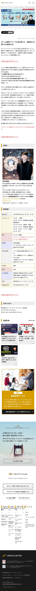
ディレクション (11, 534)
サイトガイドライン (24, 498)
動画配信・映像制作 (11, 522)
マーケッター (18, 527)
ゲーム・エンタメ (29, 517)
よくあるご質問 (11, 498)
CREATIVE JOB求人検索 (4, 516)
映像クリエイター (18, 523)
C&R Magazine (18, 542)
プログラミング (11, 518)
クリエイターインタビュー (18, 534)
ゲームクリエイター (18, 520)
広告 (26, 520)
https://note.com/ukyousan (11, 199)
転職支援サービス (4, 524)
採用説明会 (4, 521)
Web (26, 512)
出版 (26, 522)
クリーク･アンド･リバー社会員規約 (21, 575)
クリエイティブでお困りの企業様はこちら (18, 492)
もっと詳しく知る (18, 461)
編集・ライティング (11, 526)
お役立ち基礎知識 (18, 538)
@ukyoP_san (6, 201)
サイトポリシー (18, 577)
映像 (26, 515)
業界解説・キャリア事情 (18, 530)
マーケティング (11, 530)
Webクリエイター (18, 516)
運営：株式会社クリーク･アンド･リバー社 (11, 572)
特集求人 (3, 519)
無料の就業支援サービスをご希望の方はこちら (18, 412)
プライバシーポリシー (7, 575)
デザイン (10, 515)
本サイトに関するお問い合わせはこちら (18, 486)
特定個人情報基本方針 (7, 577)
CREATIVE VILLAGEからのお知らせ (30, 526)
